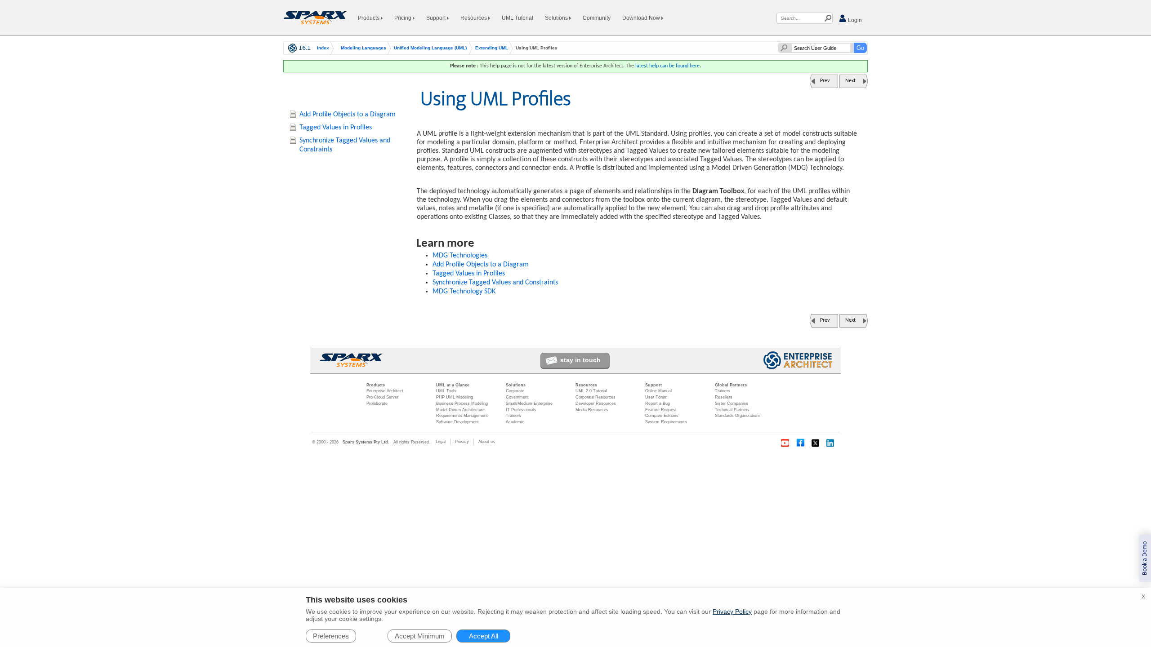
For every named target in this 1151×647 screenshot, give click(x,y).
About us (486, 441)
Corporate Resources (596, 397)
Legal (441, 441)
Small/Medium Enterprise (529, 403)
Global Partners (731, 385)
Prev (825, 81)
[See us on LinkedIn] (830, 443)
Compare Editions (661, 415)
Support (436, 18)
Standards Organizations (738, 415)
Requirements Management (462, 415)
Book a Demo (1145, 558)
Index (323, 48)
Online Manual (658, 391)
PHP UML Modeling (454, 397)
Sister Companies (731, 403)
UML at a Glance (452, 385)
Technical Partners (732, 410)
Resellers (723, 397)
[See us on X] (815, 443)
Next (850, 81)
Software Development (457, 422)
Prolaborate (377, 403)
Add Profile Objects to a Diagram (481, 264)
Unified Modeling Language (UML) (430, 48)
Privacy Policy (732, 611)
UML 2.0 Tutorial (591, 391)
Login (854, 20)
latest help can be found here (667, 66)
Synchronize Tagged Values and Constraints (495, 282)
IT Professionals (521, 410)
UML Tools (446, 391)
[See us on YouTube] (785, 443)
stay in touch (580, 359)
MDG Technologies (460, 255)
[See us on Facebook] (800, 443)
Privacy (462, 441)
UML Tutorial (517, 18)
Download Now (641, 18)
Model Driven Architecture (460, 410)
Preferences (331, 636)
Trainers (513, 415)
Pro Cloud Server (382, 397)
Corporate (515, 391)
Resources (474, 18)
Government (517, 397)
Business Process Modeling (462, 403)
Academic (515, 422)
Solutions (557, 18)
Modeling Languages (363, 48)
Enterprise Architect (384, 391)
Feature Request (661, 410)
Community (597, 18)
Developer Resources (596, 403)
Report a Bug (657, 403)
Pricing (403, 18)
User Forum (656, 397)
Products (369, 18)
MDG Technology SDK (464, 291)
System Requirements (666, 422)
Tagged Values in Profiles (469, 273)
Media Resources (592, 410)
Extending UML (491, 48)
